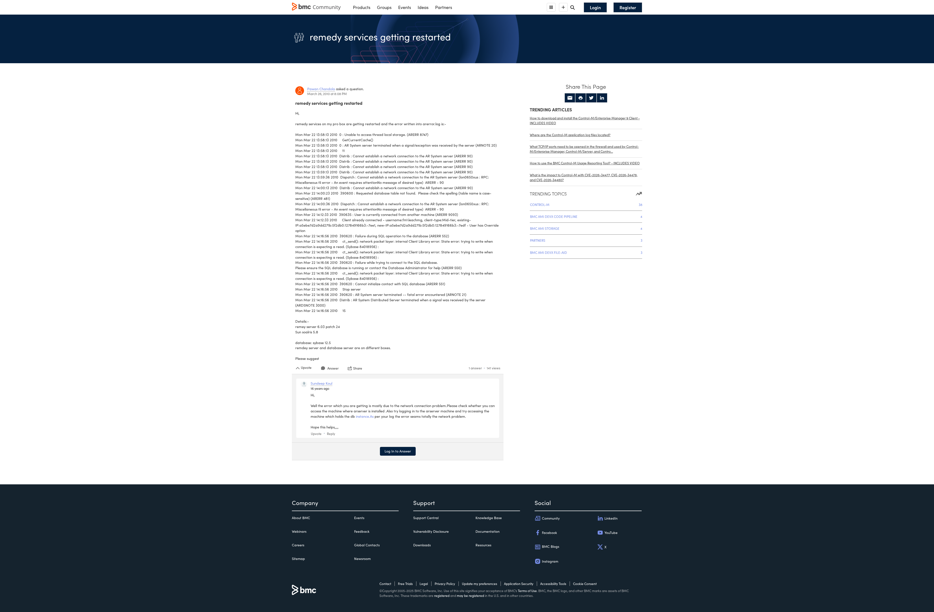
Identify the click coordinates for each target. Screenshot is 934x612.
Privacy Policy (445, 583)
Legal (424, 583)
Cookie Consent (585, 583)
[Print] (580, 98)
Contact (385, 583)
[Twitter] (591, 98)
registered (441, 595)
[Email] (570, 98)
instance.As (365, 416)
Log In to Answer (398, 451)
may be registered (470, 595)
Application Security (518, 583)
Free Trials (405, 583)
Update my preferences (479, 583)
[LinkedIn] (602, 98)
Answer (333, 368)
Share (357, 368)
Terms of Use (527, 590)
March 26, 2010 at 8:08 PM (327, 93)
